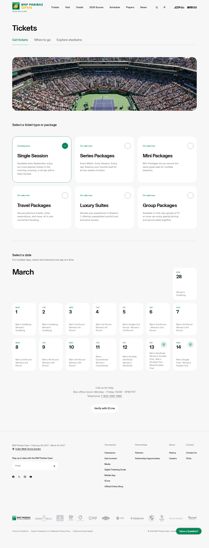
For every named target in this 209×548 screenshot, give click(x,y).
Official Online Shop (113, 486)
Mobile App (109, 475)
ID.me (107, 481)
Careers (173, 458)
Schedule (115, 7)
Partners (139, 452)
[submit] (54, 466)
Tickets (55, 7)
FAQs (188, 458)
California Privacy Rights (83, 531)
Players (130, 7)
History (172, 452)
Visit (67, 7)
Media (107, 464)
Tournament (110, 445)
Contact (190, 445)
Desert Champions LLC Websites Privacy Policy (50, 531)
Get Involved (110, 458)
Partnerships (141, 445)
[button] (41, 159)
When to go (42, 40)
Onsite (79, 7)
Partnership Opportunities (147, 458)
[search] (157, 7)
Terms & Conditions (20, 531)
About (172, 445)
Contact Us (191, 452)
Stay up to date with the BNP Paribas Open (32, 458)
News (143, 7)
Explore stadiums (69, 40)
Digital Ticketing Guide (115, 469)
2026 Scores (96, 7)
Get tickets (20, 40)
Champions (109, 452)
